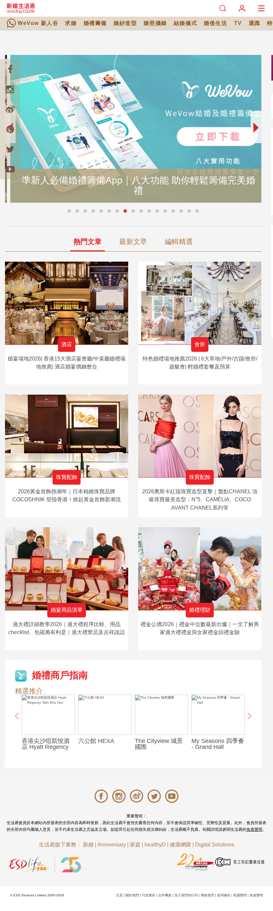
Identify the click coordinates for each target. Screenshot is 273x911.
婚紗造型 (125, 23)
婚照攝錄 (155, 23)
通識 (254, 23)
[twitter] (10, 149)
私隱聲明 (240, 895)
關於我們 (132, 895)
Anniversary (112, 844)
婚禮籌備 (95, 23)
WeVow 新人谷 (38, 23)
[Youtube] (10, 169)
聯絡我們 (207, 895)
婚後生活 (215, 23)
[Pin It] (10, 129)
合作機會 (164, 895)
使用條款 (223, 895)
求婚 (71, 23)
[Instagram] (10, 89)
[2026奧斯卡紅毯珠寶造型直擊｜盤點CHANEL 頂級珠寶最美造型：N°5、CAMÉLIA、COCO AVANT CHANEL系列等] (199, 435)
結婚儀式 (185, 23)
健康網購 (180, 844)
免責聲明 (254, 829)
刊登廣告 (148, 895)
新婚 (88, 844)
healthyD (155, 844)
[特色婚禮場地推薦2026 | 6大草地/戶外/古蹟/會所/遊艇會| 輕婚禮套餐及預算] (199, 303)
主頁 (119, 895)
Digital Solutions (214, 844)
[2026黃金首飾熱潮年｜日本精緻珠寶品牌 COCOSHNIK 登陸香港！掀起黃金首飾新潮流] (66, 435)
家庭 (135, 844)
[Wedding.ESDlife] (21, 8)
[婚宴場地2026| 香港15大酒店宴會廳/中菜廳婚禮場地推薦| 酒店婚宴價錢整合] (66, 303)
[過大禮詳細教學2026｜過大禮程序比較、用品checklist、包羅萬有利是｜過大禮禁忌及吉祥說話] (66, 568)
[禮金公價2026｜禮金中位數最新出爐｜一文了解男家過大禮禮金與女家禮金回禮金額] (199, 568)
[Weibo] (10, 109)
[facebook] (10, 69)
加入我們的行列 (186, 895)
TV (238, 23)
